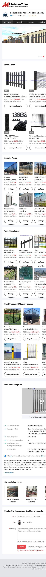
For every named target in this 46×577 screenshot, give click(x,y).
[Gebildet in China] (15, 4)
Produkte (20, 22)
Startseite (7, 22)
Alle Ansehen (8, 473)
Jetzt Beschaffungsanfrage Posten (30, 550)
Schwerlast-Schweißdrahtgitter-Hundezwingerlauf (10, 329)
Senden (21, 547)
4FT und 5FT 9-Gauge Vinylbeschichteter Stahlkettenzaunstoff (11, 138)
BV (42, 456)
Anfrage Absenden (16, 106)
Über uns (30, 22)
